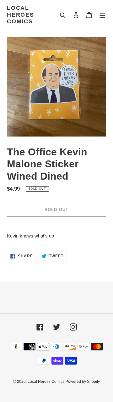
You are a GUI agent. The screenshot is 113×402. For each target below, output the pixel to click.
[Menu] (102, 15)
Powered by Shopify (83, 381)
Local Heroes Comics (20, 15)
